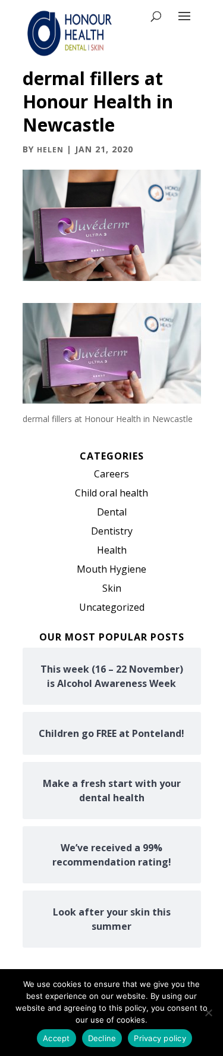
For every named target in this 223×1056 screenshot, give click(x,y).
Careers (111, 473)
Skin (111, 588)
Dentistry (112, 531)
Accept (56, 1038)
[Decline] (208, 1012)
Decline (102, 1038)
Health (112, 550)
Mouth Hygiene (111, 569)
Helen (50, 150)
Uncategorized (112, 607)
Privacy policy (160, 1038)
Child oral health (111, 492)
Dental (112, 511)
